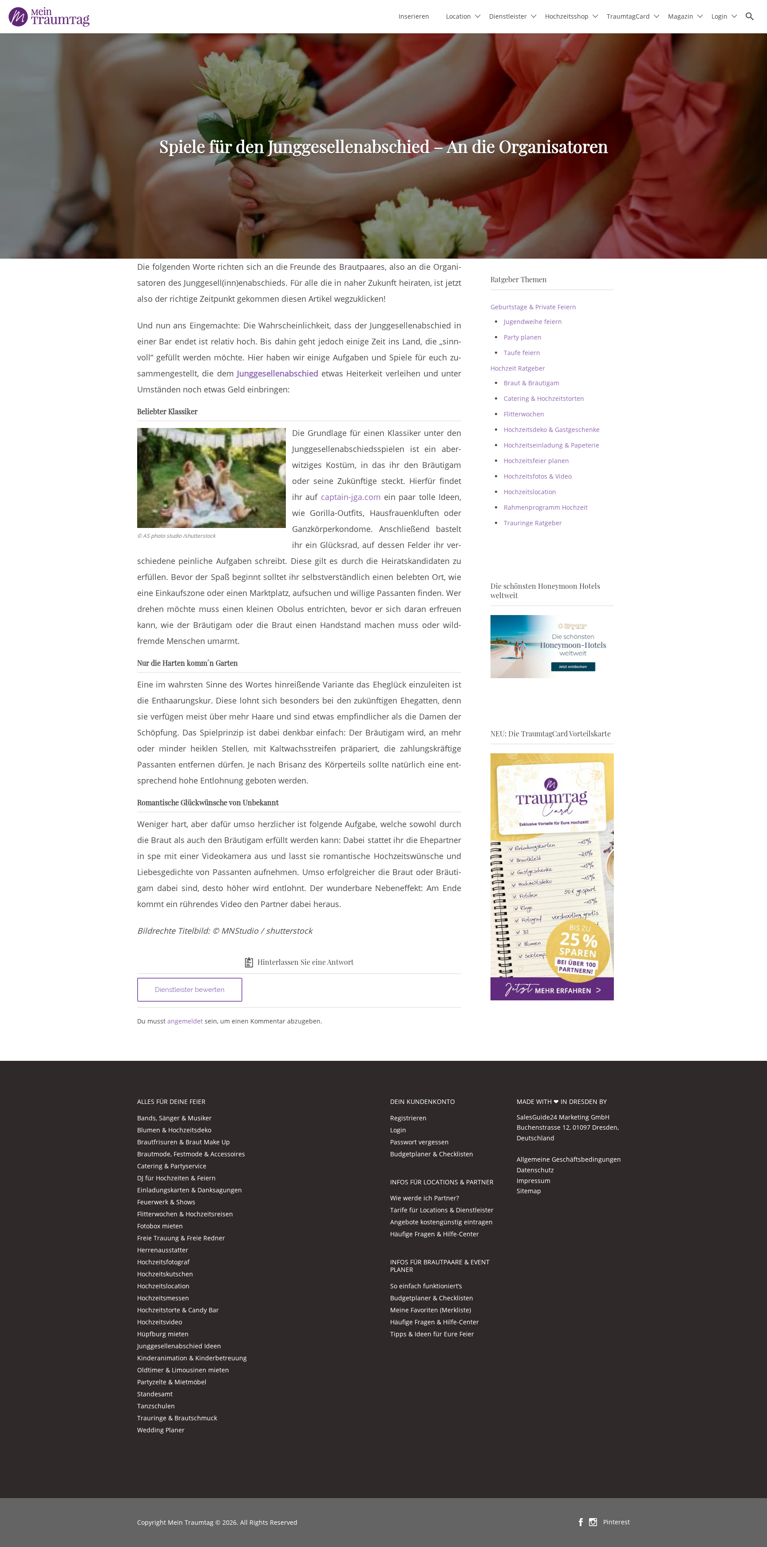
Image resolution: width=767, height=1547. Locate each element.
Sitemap (529, 1191)
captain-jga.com (351, 497)
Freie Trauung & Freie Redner (181, 1238)
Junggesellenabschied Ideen (179, 1346)
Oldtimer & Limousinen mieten (183, 1370)
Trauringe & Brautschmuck (177, 1418)
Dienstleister (508, 16)
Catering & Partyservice (171, 1166)
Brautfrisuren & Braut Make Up (183, 1142)
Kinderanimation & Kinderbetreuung (192, 1358)
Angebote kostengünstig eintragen (441, 1222)
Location (458, 16)
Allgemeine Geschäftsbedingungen (569, 1159)
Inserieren (414, 16)
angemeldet (185, 1021)
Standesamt (155, 1394)
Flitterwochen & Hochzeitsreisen (185, 1214)
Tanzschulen (156, 1406)
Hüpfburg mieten (163, 1334)
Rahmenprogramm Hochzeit (546, 507)
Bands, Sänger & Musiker (174, 1118)
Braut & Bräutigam (531, 383)
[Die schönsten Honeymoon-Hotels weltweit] (552, 646)
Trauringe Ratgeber (533, 523)
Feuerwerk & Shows (166, 1202)
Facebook (581, 1522)
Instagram (593, 1522)
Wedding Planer (161, 1430)
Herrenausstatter (162, 1250)
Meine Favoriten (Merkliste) (430, 1310)
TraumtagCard (628, 16)
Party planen (523, 337)
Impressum (533, 1180)
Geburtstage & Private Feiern (533, 307)
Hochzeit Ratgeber (517, 368)
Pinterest (616, 1522)
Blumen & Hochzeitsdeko (174, 1130)
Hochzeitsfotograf (163, 1262)
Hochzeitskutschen (165, 1274)
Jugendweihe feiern (533, 321)
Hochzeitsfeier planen (536, 460)
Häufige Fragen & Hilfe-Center (434, 1234)
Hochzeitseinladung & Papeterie (551, 445)
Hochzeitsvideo (159, 1322)
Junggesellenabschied (277, 373)
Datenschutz (535, 1170)
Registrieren (408, 1118)
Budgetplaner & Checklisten (431, 1154)
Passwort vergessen (419, 1142)
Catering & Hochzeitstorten (544, 398)
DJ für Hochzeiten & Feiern (176, 1178)
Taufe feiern (522, 352)
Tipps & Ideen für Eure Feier (432, 1334)
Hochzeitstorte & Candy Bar (178, 1310)
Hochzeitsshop (567, 16)
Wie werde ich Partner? (424, 1198)
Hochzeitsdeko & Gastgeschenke (552, 429)
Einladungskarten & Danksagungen (189, 1190)
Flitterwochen (524, 414)
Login (719, 16)
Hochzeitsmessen (163, 1298)
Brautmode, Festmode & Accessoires (191, 1154)
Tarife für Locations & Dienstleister (442, 1210)
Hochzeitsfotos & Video (538, 476)
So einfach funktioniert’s (426, 1286)
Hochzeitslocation (530, 492)
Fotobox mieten (160, 1226)
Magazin (680, 16)
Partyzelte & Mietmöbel (171, 1382)
